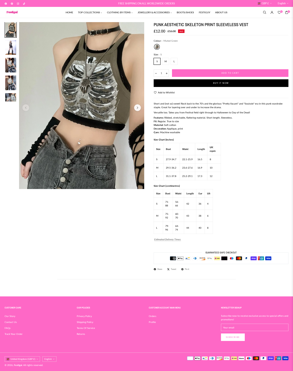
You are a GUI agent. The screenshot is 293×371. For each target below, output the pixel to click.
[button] (264, 12)
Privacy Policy (84, 316)
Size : (158, 54)
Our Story (10, 316)
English (282, 3)
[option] (81, 105)
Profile (152, 322)
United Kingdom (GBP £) (23, 359)
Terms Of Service (86, 327)
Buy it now (221, 83)
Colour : (166, 40)
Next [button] (137, 107)
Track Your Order (14, 333)
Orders (152, 316)
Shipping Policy (85, 322)
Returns (81, 333)
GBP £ (265, 3)
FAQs (8, 327)
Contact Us (11, 322)
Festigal (18, 365)
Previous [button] (25, 107)
